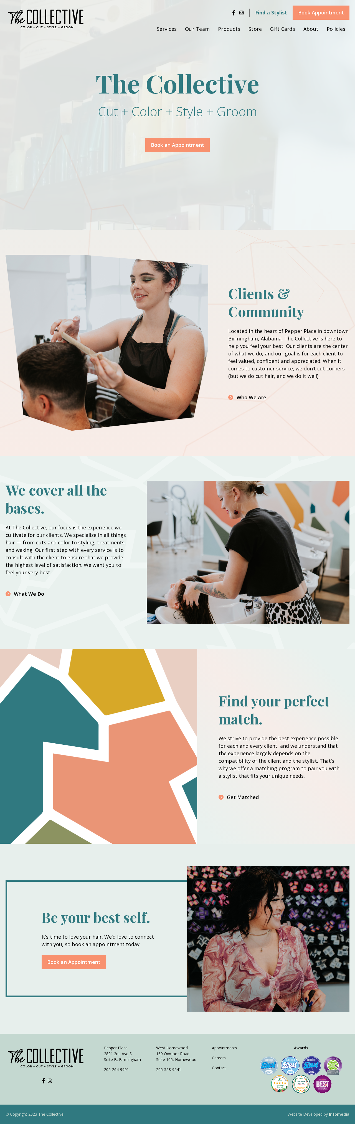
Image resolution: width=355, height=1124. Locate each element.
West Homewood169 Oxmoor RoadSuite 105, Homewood (176, 1053)
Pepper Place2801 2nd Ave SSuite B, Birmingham (122, 1053)
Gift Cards (282, 29)
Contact (219, 1067)
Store (255, 29)
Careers (219, 1057)
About (310, 29)
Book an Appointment (73, 962)
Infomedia (339, 1114)
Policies (336, 29)
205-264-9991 (116, 1069)
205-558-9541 (168, 1069)
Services (167, 29)
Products (229, 29)
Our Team (197, 29)
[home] (47, 19)
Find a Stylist (271, 12)
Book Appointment (321, 12)
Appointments (224, 1047)
